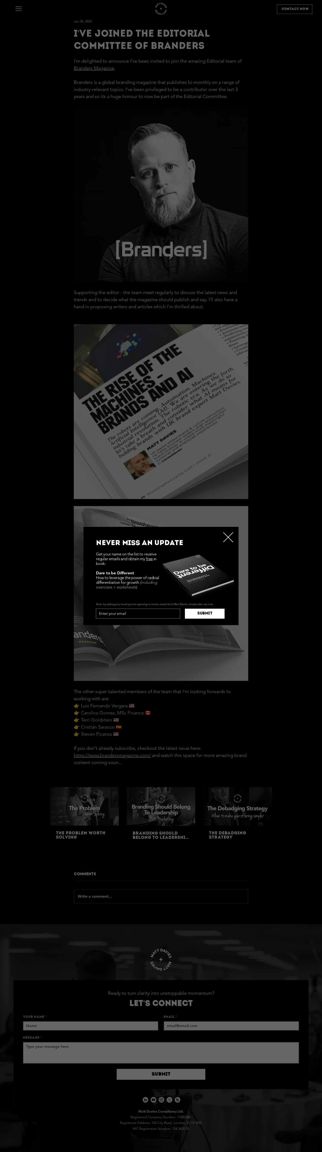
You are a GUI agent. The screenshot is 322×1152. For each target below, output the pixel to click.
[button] (228, 537)
